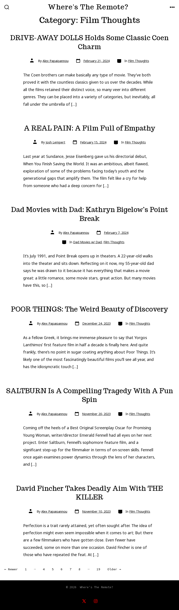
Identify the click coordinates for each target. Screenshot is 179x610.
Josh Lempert (55, 142)
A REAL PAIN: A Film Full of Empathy (89, 128)
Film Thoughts (138, 61)
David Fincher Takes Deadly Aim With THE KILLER (89, 493)
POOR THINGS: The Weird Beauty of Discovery (89, 309)
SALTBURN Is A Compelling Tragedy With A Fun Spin (89, 395)
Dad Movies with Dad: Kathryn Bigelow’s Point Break (89, 214)
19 (98, 569)
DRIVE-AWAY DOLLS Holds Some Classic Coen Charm (89, 42)
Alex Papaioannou (56, 61)
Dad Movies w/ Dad (87, 242)
